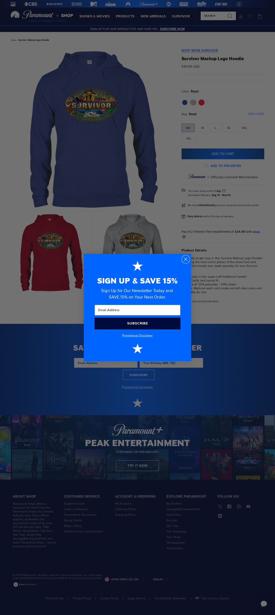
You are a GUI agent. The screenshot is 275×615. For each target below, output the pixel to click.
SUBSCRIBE (137, 323)
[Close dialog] (185, 259)
